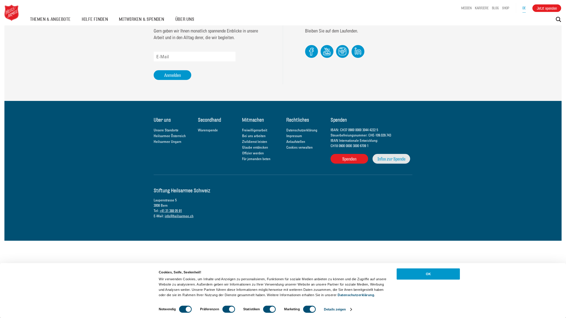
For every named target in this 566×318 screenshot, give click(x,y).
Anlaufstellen (295, 141)
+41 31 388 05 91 (171, 210)
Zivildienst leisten (254, 141)
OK (428, 274)
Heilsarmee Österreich (170, 136)
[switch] (228, 309)
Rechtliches (297, 120)
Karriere (482, 8)
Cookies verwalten (299, 147)
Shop (505, 8)
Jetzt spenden (547, 8)
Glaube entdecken (255, 147)
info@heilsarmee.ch (179, 216)
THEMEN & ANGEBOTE (50, 19)
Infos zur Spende (391, 159)
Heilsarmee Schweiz (11, 13)
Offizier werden (253, 153)
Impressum (294, 136)
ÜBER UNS (184, 19)
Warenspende (208, 130)
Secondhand (209, 120)
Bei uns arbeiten (254, 136)
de (524, 8)
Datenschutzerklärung (356, 295)
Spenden (349, 159)
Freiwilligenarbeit (254, 130)
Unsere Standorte (166, 130)
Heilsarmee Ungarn (167, 141)
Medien (466, 8)
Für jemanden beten (256, 159)
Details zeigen (335, 309)
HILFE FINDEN (95, 19)
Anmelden (172, 75)
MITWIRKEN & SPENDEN (141, 19)
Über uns (162, 120)
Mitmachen (253, 120)
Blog (495, 8)
